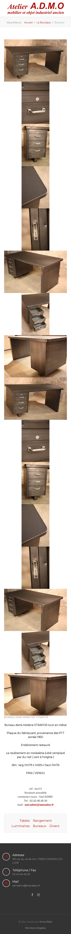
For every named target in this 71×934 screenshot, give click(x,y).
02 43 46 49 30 (21, 874)
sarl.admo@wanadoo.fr (39, 804)
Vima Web (45, 921)
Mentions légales (35, 927)
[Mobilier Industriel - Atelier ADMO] (35, 8)
